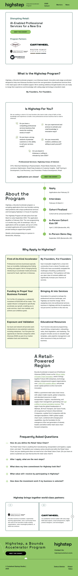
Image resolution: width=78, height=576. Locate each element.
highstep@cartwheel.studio (63, 553)
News (67, 5)
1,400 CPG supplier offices (47, 383)
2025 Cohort (46, 5)
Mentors (59, 5)
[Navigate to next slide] (72, 516)
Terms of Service (59, 566)
